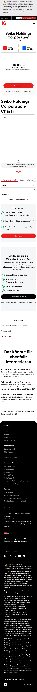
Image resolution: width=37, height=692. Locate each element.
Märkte (6, 425)
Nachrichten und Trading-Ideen (15, 498)
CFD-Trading (8, 452)
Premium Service (10, 455)
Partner (14, 679)
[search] (30, 23)
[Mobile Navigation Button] (34, 23)
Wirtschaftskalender (11, 495)
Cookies (24, 541)
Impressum (18, 539)
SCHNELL (10, 91)
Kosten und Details (9, 180)
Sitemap (10, 539)
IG (5, 539)
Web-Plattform (9, 466)
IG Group (7, 679)
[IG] (4, 23)
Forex (6, 429)
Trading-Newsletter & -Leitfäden (15, 501)
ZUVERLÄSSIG (27, 91)
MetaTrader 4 (9, 478)
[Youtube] (19, 556)
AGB (24, 539)
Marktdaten (8, 492)
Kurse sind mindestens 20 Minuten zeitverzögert (18, 69)
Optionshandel (9, 449)
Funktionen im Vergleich (13, 484)
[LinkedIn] (24, 556)
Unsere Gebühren (10, 458)
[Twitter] (15, 556)
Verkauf (10, 47)
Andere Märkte (9, 440)
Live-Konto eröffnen (29, 18)
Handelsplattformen (11, 463)
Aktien (6, 435)
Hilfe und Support (23, 513)
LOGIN (19, 18)
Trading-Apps (9, 469)
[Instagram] (10, 556)
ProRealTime (8, 475)
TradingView (8, 472)
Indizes (6, 432)
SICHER (18, 91)
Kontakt (7, 507)
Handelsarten (9, 445)
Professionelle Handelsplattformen (16, 481)
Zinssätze (7, 437)
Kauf (28, 47)
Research (7, 489)
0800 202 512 (9, 513)
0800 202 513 (9, 518)
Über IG (17, 541)
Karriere (21, 679)
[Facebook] (5, 556)
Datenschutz (8, 541)
